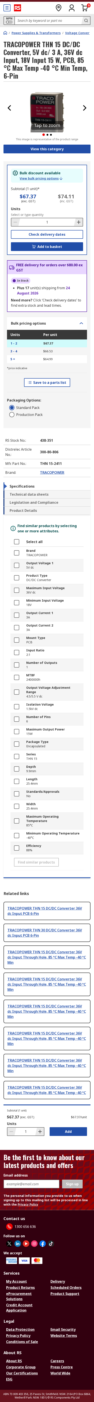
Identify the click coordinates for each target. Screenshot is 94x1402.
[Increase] (78, 222)
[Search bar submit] (85, 20)
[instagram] (34, 1243)
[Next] (85, 108)
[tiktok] (51, 1243)
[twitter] (9, 1243)
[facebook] (42, 1243)
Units (15, 208)
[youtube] (26, 1243)
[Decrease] (15, 222)
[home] (5, 33)
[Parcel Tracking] (58, 8)
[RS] (17, 7)
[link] (41, 178)
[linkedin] (17, 1243)
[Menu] (6, 7)
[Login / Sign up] (71, 8)
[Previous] (9, 108)
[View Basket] (85, 8)
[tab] (47, 486)
